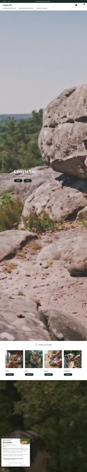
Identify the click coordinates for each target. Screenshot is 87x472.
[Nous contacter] (76, 5)
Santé (9, 1)
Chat (27, 180)
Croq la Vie (7, 5)
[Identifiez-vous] (80, 5)
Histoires (4, 1)
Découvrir (9, 374)
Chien (18, 180)
